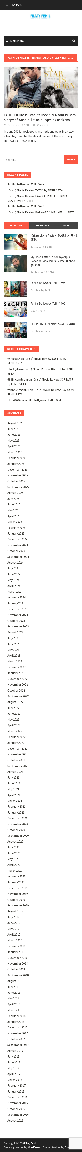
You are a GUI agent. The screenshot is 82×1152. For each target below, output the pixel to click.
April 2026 (13, 446)
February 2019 (16, 946)
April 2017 (13, 1074)
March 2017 (14, 1080)
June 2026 (13, 434)
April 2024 (13, 586)
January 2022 (15, 742)
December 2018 (17, 958)
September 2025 (18, 487)
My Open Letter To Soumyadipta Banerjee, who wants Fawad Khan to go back (53, 261)
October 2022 (16, 690)
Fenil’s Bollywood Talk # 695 (48, 283)
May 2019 (13, 929)
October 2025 (16, 481)
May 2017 (13, 1068)
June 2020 (13, 853)
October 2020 (16, 830)
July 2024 (13, 568)
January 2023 (15, 673)
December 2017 (17, 1027)
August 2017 (15, 1051)
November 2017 (17, 1033)
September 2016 (18, 1114)
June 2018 (13, 992)
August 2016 (15, 1120)
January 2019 (15, 952)
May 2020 (13, 859)
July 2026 (13, 429)
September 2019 (18, 905)
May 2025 (13, 510)
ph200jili (13, 369)
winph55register (18, 390)
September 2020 (18, 835)
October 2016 (16, 1109)
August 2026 (15, 423)
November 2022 (17, 684)
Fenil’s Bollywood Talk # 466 (48, 303)
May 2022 (13, 719)
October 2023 (16, 620)
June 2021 (13, 783)
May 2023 (13, 650)
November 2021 (17, 754)
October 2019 (16, 899)
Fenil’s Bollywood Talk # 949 (25, 184)
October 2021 (16, 760)
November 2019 (17, 894)
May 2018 (13, 998)
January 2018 (15, 1021)
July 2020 (13, 847)
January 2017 (15, 1091)
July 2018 (13, 987)
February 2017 (16, 1085)
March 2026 (14, 452)
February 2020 (16, 876)
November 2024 (17, 545)
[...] (36, 140)
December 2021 (17, 748)
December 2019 (17, 888)
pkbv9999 (13, 400)
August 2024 (15, 562)
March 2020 (14, 870)
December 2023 (17, 609)
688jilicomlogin (17, 379)
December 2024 (17, 539)
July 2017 (13, 1056)
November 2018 (17, 963)
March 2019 (14, 940)
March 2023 (14, 661)
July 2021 (13, 777)
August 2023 (15, 632)
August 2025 (15, 493)
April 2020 (13, 864)
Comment (42, 125)
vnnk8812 (13, 358)
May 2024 (13, 580)
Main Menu (17, 41)
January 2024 (15, 603)
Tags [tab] (65, 225)
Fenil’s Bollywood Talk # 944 (42, 400)
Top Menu (16, 5)
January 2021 (15, 812)
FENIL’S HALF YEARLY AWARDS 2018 (53, 324)
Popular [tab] (16, 225)
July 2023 (13, 638)
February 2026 (16, 458)
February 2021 (16, 806)
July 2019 (13, 917)
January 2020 (15, 882)
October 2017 (16, 1039)
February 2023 (16, 667)
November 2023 (17, 615)
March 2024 (14, 591)
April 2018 (13, 1004)
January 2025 (15, 533)
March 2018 (14, 1010)
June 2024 (13, 574)
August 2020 (15, 841)
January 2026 (15, 463)
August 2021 (15, 772)
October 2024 (16, 551)
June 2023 (13, 644)
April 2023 (13, 655)
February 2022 (16, 737)
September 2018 (18, 975)
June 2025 (13, 504)
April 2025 (13, 516)
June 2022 (13, 713)
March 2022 (14, 731)
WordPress (34, 1147)
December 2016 (17, 1097)
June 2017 (13, 1062)
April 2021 (13, 795)
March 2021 (14, 801)
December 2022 (17, 679)
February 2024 (16, 597)
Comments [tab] (41, 225)
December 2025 (17, 469)
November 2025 (17, 475)
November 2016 (17, 1103)
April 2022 (13, 725)
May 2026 (13, 440)
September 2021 (18, 766)
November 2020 (17, 824)
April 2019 (13, 934)
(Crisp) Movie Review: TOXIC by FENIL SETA (35, 190)
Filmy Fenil (30, 1143)
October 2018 (16, 969)
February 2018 (16, 1016)
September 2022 (18, 696)
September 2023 (18, 626)
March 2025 (14, 522)
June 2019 (13, 923)
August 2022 (15, 702)
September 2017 (18, 1045)
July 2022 (13, 708)
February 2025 (16, 528)
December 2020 (17, 818)
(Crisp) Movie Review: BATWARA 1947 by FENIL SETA (40, 212)
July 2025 (13, 498)
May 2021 (13, 789)
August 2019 (15, 911)
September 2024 (18, 557)
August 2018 (15, 981)
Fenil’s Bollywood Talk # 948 (25, 206)
